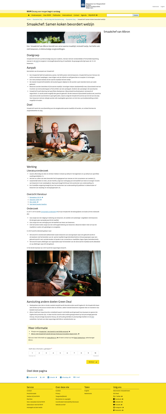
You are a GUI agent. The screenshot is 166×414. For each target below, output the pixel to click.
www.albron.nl (52, 338)
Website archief (60, 405)
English (163, 6)
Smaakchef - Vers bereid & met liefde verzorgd (54, 331)
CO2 (92, 317)
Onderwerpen (36, 15)
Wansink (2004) (36, 200)
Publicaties (56, 15)
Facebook (123, 399)
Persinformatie (31, 393)
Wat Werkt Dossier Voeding (38, 204)
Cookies (58, 391)
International (67, 15)
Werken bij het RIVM (33, 396)
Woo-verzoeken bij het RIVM (36, 402)
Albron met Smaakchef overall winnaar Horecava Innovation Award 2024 (55, 334)
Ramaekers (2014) (36, 197)
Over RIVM (47, 15)
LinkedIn (123, 402)
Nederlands (156, 6)
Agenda (84, 15)
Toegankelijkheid (61, 396)
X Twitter (123, 396)
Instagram (123, 407)
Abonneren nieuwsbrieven (121, 391)
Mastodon (123, 410)
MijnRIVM (93, 15)
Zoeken (136, 15)
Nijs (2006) (34, 202)
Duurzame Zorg (37, 19)
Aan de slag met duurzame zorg (54, 19)
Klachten (29, 399)
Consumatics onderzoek (49, 212)
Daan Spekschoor (79, 338)
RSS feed (116, 393)
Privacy (58, 393)
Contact (76, 15)
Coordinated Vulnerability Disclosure (67, 402)
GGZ (37, 61)
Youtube (123, 405)
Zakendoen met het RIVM (35, 405)
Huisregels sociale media (34, 407)
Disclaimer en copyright (63, 399)
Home (28, 15)
